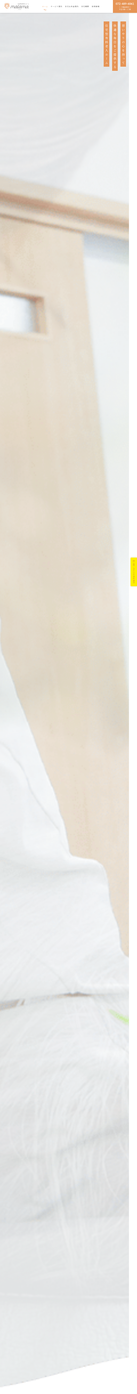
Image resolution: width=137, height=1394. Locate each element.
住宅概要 (85, 6)
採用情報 (96, 6)
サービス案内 (56, 6)
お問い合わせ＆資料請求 (134, 573)
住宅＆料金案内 (72, 6)
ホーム (45, 6)
